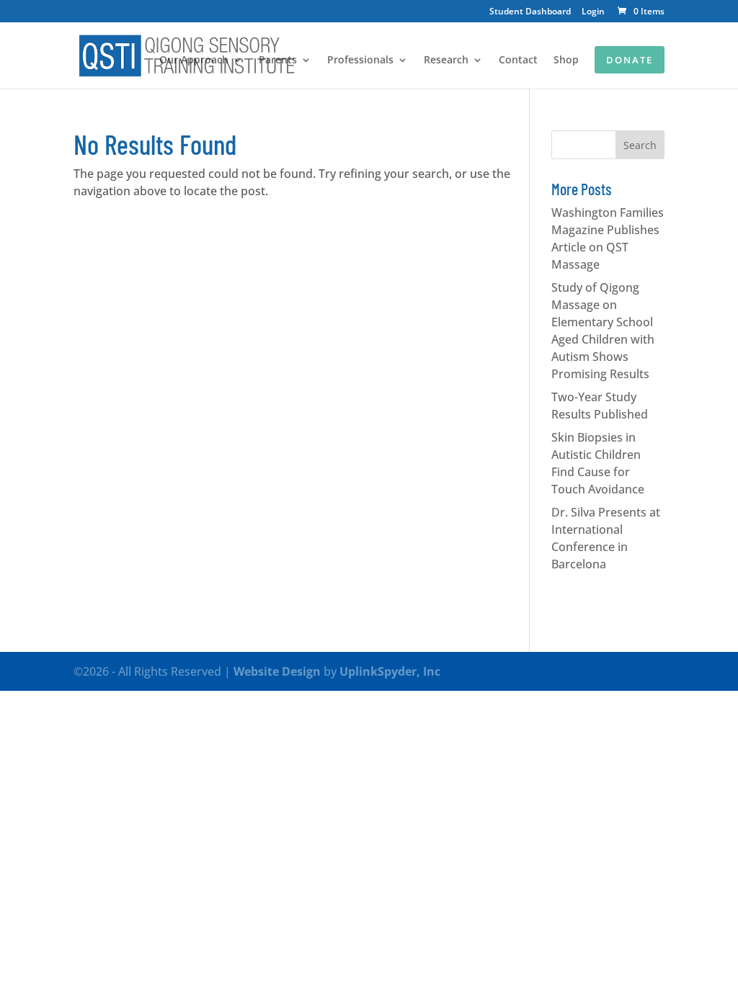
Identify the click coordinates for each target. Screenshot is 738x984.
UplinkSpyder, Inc (389, 671)
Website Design (277, 671)
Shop (566, 60)
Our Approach (193, 60)
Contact (518, 60)
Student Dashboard (530, 12)
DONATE (629, 59)
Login (593, 12)
